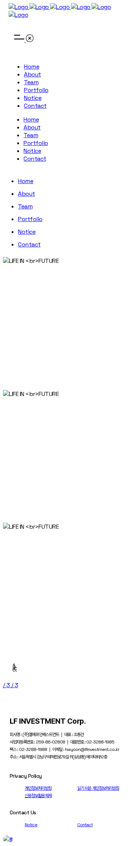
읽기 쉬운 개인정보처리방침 (98, 788)
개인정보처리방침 (38, 788)
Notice (31, 825)
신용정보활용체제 (38, 796)
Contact (85, 825)
